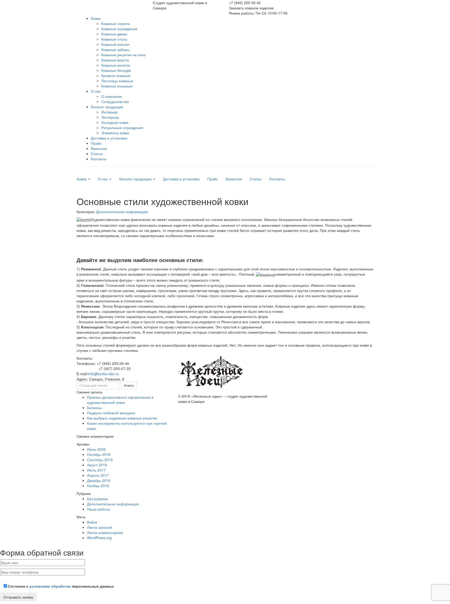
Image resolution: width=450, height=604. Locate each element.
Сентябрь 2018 (100, 459)
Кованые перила (115, 23)
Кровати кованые (115, 75)
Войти (92, 522)
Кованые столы (114, 39)
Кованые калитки (115, 65)
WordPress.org (99, 537)
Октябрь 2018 (98, 454)
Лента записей (99, 527)
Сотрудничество (115, 101)
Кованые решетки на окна (123, 54)
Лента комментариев (105, 532)
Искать (129, 385)
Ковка (96, 18)
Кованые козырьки (117, 85)
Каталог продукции (107, 106)
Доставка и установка (109, 138)
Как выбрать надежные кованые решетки (122, 418)
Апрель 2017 (98, 475)
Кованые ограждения (119, 28)
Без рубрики (97, 498)
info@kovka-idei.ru (103, 373)
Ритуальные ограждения (122, 127)
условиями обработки (50, 586)
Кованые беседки (116, 70)
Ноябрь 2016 (98, 485)
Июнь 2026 (96, 449)
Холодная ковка (114, 122)
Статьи (97, 153)
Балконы (94, 407)
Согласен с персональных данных (60, 586)
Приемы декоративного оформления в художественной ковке (120, 400)
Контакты (99, 158)
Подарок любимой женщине (111, 412)
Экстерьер (110, 117)
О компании (111, 96)
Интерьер (109, 112)
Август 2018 (97, 464)
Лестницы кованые (117, 80)
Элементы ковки (115, 132)
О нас (96, 91)
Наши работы (98, 509)
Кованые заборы (115, 49)
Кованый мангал (115, 44)
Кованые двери (114, 33)
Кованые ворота (115, 59)
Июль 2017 (96, 470)
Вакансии (99, 148)
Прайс (96, 143)
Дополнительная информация (122, 211)
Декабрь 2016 (98, 480)
